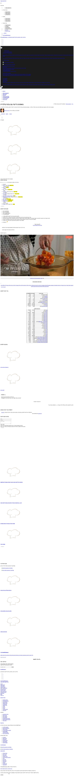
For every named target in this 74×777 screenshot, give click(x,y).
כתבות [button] (6, 80)
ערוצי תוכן (4, 81)
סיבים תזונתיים (44, 306)
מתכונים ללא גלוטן (18, 55)
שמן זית (4, 204)
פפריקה (4, 201)
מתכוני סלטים (71, 55)
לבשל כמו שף (35, 84)
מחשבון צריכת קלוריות (27, 75)
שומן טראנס (42, 302)
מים (46, 310)
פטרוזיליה (4, 191)
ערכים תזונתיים (18, 68)
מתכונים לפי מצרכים (38, 58)
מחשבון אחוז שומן (11, 75)
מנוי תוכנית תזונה (3, 691)
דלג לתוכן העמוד (3, 0)
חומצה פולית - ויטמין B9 (43, 321)
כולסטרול (45, 303)
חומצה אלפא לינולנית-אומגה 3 (42, 338)
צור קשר (6, 29)
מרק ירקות (5, 754)
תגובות (10, 113)
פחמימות (45, 297)
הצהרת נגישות (7, 31)
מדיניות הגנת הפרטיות (4, 773)
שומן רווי (43, 301)
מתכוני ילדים (26, 55)
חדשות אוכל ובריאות (6, 82)
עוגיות (41, 55)
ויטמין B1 (45, 315)
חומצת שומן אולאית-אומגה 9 (42, 342)
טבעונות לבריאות (41, 84)
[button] (6, 52)
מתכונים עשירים (45, 58)
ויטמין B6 (45, 320)
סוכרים (44, 298)
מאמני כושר (5, 741)
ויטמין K (45, 328)
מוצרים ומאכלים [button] (11, 65)
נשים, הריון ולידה (19, 82)
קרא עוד (2, 412)
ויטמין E (46, 326)
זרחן (46, 333)
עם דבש (4, 95)
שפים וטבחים (5, 740)
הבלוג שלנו (2, 693)
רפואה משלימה (31, 82)
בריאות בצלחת (52, 84)
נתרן (46, 304)
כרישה (4, 185)
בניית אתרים (10, 768)
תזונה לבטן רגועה (30, 84)
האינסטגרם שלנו (6, 93)
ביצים (4, 187)
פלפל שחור (5, 200)
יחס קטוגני (40, 413)
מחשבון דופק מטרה (13, 74)
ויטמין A (45, 312)
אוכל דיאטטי (32, 58)
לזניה (3, 758)
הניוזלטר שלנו (3, 661)
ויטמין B (45, 313)
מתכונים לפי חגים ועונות (13, 58)
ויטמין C (45, 324)
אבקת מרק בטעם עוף (6, 196)
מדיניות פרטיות (3, 689)
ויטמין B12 (45, 322)
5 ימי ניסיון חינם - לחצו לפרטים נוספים (9, 71)
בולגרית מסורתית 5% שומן (7, 195)
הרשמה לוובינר (5, 98)
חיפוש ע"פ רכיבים (12, 68)
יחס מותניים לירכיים (6, 74)
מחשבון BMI (5, 75)
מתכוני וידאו (50, 58)
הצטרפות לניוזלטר (6, 96)
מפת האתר (2, 685)
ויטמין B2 (45, 316)
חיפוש (4, 91)
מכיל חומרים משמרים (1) (37, 225)
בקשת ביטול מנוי (3, 692)
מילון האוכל (5, 67)
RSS (1, 694)
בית (72, 103)
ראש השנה (5, 94)
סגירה (2, 774)
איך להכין (48, 82)
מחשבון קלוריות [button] (11, 69)
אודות (1, 683)
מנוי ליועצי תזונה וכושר (4, 681)
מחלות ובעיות (36, 82)
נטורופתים (4, 739)
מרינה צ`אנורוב (6, 110)
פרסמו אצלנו (2, 684)
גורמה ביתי (5, 84)
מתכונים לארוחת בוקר (7, 757)
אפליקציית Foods (6, 60)
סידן (46, 329)
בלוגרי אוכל (5, 738)
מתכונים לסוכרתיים (11, 55)
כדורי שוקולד (5, 756)
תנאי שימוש (5, 688)
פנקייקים (4, 759)
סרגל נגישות (5, 99)
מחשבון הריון (5, 78)
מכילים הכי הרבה (6, 68)
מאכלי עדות (23, 58)
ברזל (46, 330)
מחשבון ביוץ (5, 79)
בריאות (40, 82)
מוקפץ (43, 55)
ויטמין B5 (45, 319)
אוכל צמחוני (56, 55)
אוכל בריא (27, 58)
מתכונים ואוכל (68, 103)
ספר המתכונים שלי (55, 58)
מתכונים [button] (10, 52)
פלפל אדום (5, 193)
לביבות (4, 762)
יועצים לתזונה (5, 742)
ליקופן (46, 311)
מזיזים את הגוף (17, 84)
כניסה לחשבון (6, 50)
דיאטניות (4, 737)
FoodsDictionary (3, 669)
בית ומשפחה (44, 82)
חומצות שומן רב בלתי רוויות (42, 336)
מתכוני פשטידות (65, 55)
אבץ (46, 334)
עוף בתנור (4, 761)
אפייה (45, 55)
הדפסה (7, 113)
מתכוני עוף (35, 55)
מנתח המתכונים (62, 58)
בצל (3, 189)
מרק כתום (4, 760)
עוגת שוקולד (5, 753)
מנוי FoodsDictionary (6, 35)
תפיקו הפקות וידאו (3, 768)
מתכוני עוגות (60, 55)
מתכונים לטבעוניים (50, 55)
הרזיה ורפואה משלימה (11, 84)
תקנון (1, 688)
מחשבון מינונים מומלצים (18, 75)
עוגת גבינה (4, 755)
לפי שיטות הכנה (5, 58)
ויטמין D (45, 325)
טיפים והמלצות (13, 82)
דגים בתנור (5, 764)
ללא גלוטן (4, 710)
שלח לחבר (3, 113)
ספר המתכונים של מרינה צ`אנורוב (36, 278)
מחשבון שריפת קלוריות (21, 74)
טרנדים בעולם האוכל (6, 719)
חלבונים (46, 296)
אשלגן (46, 335)
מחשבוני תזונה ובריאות (7, 73)
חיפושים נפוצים (2, 750)
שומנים (46, 299)
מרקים (23, 55)
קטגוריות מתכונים (2, 697)
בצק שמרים (5, 763)
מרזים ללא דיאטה (23, 84)
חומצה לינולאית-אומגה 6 (43, 339)
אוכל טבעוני (5, 705)
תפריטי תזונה (23, 68)
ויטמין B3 (45, 317)
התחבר (4, 33)
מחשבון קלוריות (28, 74)
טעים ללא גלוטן (47, 84)
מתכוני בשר (31, 55)
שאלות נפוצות (2, 686)
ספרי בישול (19, 58)
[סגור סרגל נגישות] (0, 3)
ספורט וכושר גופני (25, 82)
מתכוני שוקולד (5, 709)
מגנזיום (46, 331)
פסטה (38, 55)
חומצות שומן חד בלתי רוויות (42, 340)
